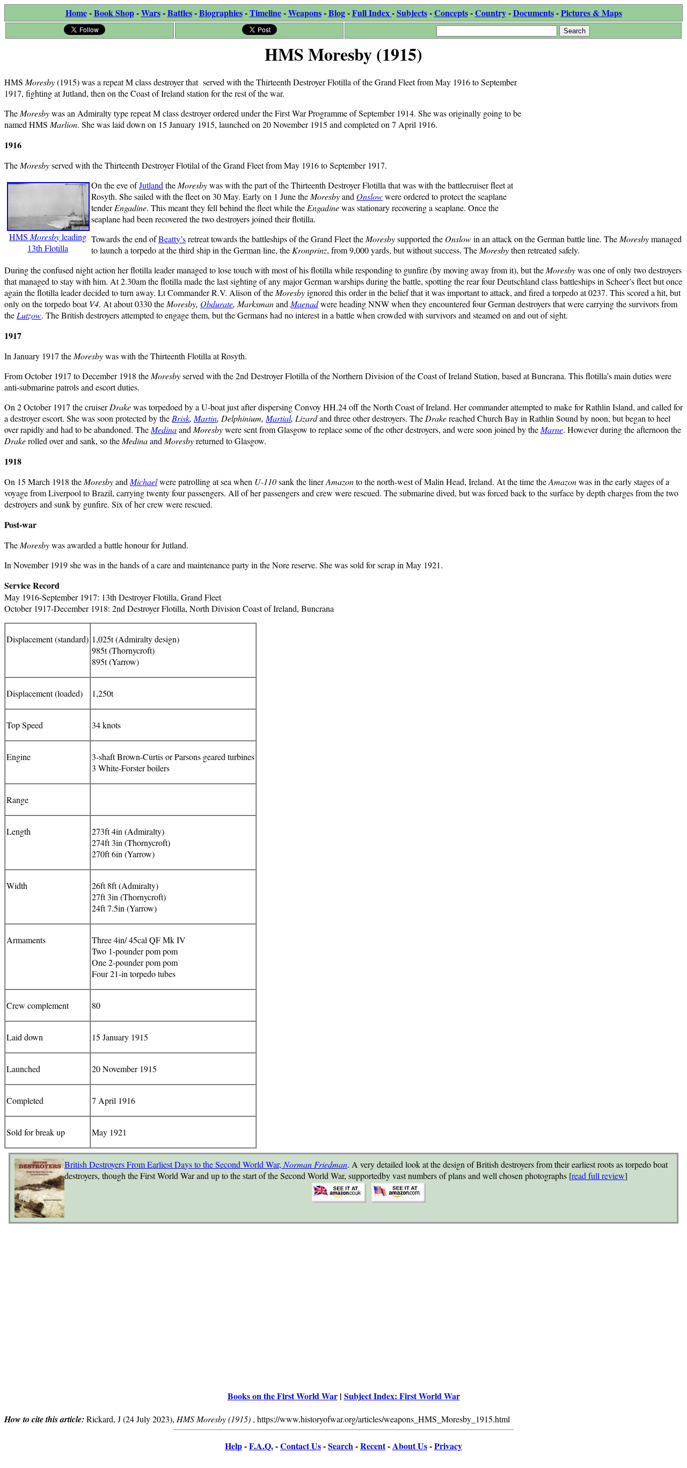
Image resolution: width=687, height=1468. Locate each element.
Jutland (151, 185)
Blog (336, 12)
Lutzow (29, 315)
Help (233, 1446)
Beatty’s (172, 238)
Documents (533, 12)
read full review (598, 1175)
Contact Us (300, 1446)
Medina (164, 429)
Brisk (180, 418)
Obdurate (216, 303)
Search (340, 1446)
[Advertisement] (602, 135)
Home (76, 12)
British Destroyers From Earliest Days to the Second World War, (205, 1164)
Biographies (221, 12)
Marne (551, 429)
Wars (150, 12)
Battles (179, 12)
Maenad (304, 303)
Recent (372, 1446)
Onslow (369, 196)
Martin (205, 418)
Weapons (304, 12)
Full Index (372, 12)
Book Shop (114, 12)
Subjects (412, 12)
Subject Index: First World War (402, 1396)
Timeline (265, 12)
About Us (409, 1446)
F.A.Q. (261, 1446)
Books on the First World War (283, 1396)
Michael (143, 481)
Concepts (451, 12)
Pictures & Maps (591, 12)
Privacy (448, 1446)
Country (490, 12)
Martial (278, 418)
